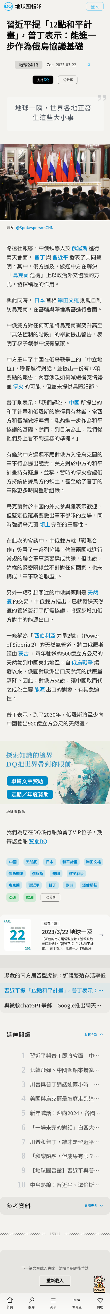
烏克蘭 (21, 275)
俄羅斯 (80, 248)
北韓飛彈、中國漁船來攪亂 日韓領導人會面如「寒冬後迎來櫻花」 (64, 1070)
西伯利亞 (45, 635)
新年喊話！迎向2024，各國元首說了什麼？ (65, 1113)
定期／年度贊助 (30, 794)
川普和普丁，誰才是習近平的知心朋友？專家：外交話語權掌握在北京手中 (64, 1142)
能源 (39, 689)
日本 (39, 300)
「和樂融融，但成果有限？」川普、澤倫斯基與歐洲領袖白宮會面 (64, 1156)
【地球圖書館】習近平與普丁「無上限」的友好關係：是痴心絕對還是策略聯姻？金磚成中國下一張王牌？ (64, 1170)
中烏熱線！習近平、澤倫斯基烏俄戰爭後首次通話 (64, 1185)
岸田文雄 (68, 300)
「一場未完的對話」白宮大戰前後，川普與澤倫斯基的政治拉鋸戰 (64, 1127)
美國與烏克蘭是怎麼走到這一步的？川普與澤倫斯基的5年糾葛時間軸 (66, 1099)
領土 (45, 524)
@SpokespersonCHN (34, 227)
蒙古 (23, 653)
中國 (74, 402)
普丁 (39, 257)
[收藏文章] (88, 64)
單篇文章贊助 (27, 781)
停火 (18, 386)
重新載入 (55, 1280)
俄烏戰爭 (82, 662)
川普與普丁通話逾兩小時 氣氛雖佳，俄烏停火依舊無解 (64, 1084)
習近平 (60, 257)
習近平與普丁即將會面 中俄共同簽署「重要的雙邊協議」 (64, 1056)
